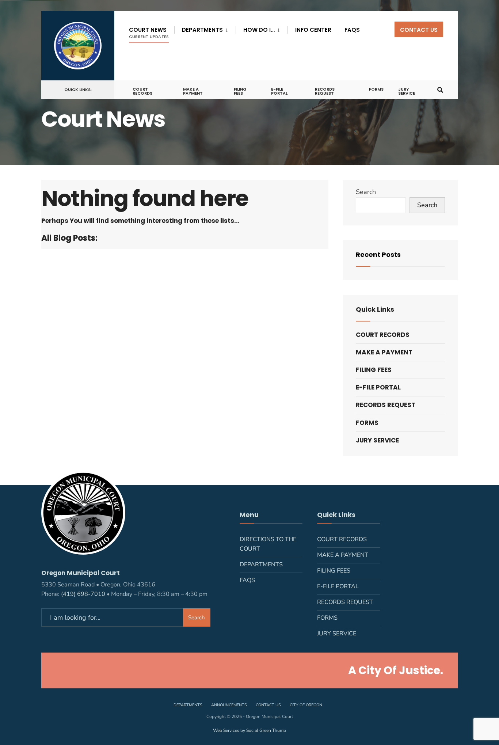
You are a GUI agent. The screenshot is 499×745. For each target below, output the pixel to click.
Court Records (142, 91)
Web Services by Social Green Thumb (249, 730)
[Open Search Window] (440, 89)
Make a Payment (193, 91)
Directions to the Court (268, 544)
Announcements (229, 705)
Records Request (325, 91)
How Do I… (259, 30)
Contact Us (419, 30)
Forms (376, 89)
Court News (149, 32)
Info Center (313, 30)
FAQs (352, 30)
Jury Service (406, 91)
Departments (202, 30)
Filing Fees (240, 91)
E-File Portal (279, 91)
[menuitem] (205, 28)
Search (366, 191)
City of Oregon (306, 705)
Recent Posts (378, 254)
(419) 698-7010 (83, 594)
